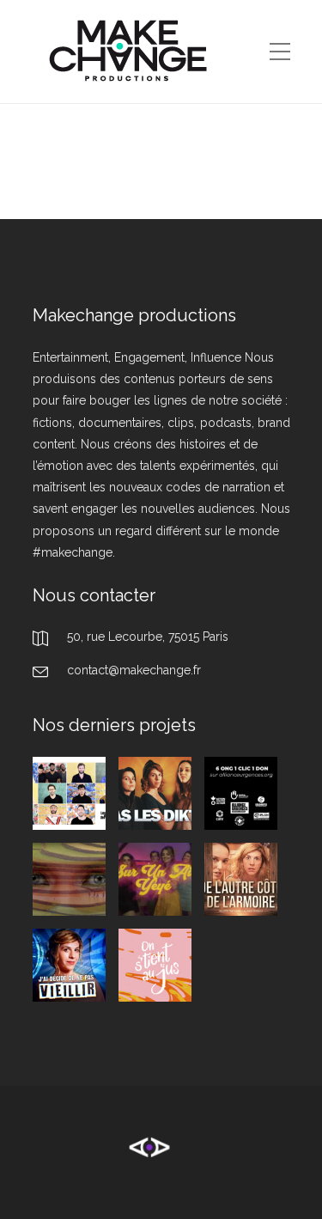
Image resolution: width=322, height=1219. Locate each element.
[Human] (69, 879)
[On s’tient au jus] (154, 965)
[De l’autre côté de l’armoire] (240, 879)
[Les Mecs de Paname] (69, 793)
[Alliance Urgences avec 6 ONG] (240, 793)
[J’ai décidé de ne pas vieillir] (69, 965)
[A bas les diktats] (154, 793)
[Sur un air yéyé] (154, 879)
